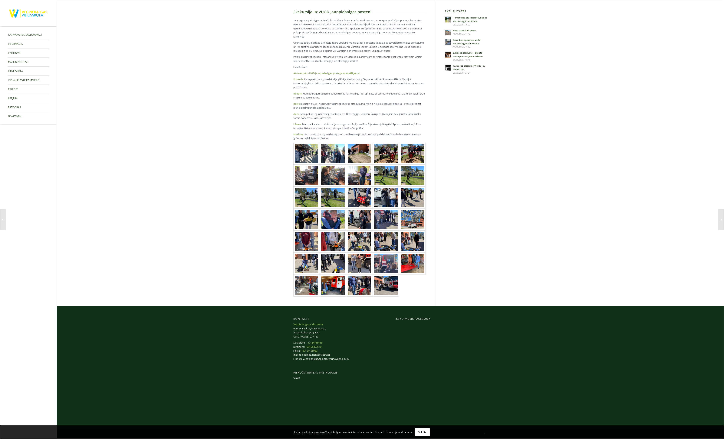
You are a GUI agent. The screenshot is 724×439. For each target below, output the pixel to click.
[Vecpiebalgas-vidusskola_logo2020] (28, 13)
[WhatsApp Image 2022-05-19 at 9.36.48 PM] (359, 176)
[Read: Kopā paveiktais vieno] (448, 32)
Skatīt (296, 378)
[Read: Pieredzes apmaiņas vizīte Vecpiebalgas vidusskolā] (448, 42)
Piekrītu (422, 432)
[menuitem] (28, 34)
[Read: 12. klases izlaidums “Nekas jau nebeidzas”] (448, 68)
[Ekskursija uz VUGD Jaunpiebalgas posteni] (306, 154)
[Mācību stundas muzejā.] (3, 219)
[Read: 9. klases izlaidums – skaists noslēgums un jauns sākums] (448, 55)
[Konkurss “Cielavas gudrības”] (721, 219)
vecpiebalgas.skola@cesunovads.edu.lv (326, 359)
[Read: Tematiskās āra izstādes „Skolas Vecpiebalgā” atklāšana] (448, 19)
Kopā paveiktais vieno (464, 30)
